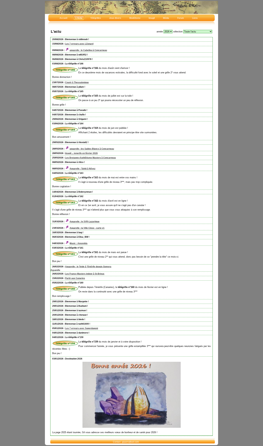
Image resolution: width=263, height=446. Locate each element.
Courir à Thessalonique (77, 82)
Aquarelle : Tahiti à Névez (82, 168)
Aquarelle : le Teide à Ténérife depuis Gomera (88, 266)
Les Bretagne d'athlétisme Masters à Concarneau (90, 157)
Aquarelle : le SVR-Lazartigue (84, 221)
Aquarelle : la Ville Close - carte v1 (87, 228)
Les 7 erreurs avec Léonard (79, 44)
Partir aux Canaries (75, 278)
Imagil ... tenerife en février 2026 (81, 153)
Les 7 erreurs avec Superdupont (81, 328)
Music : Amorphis (78, 243)
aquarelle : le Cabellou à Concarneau (88, 50)
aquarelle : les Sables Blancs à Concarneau (92, 149)
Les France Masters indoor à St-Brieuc (84, 274)
